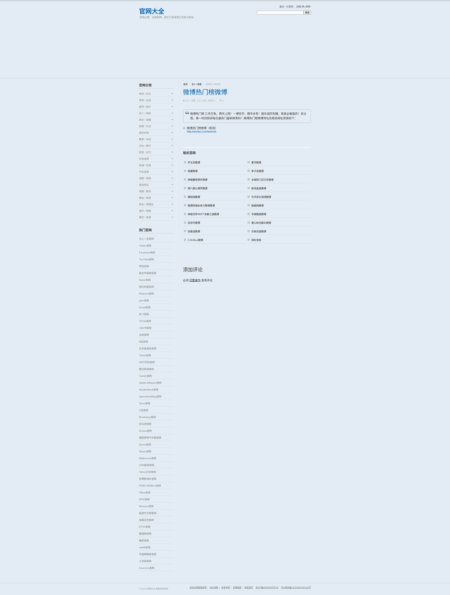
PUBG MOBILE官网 (150, 485)
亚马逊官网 (145, 424)
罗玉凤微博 (194, 162)
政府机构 (144, 132)
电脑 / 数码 (145, 191)
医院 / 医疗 (145, 106)
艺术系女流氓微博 (261, 197)
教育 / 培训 (145, 139)
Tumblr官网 (145, 376)
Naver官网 (145, 280)
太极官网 (144, 334)
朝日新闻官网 (146, 369)
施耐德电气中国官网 (150, 437)
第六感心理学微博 (197, 188)
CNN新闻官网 (146, 465)
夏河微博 (256, 162)
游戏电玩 (144, 184)
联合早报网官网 (147, 273)
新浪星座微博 (258, 188)
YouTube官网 (146, 259)
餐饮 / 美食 (145, 217)
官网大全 (151, 11)
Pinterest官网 (146, 293)
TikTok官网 (145, 321)
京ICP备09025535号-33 (267, 587)
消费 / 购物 (145, 178)
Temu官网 (144, 403)
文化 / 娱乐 (202, 101)
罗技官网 (144, 266)
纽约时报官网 (146, 286)
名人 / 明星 (197, 84)
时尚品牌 (144, 158)
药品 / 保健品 (146, 204)
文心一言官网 (146, 238)
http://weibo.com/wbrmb (201, 131)
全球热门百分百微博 (262, 179)
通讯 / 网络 (145, 210)
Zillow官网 (144, 492)
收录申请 (225, 587)
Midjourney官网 (147, 458)
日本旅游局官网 (147, 348)
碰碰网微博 (257, 205)
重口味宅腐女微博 (261, 222)
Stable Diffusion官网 (150, 382)
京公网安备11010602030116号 (296, 587)
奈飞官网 (144, 314)
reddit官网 (144, 547)
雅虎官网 (144, 540)
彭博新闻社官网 (147, 478)
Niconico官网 (146, 506)
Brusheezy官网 (147, 417)
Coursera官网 (146, 568)
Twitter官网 (145, 245)
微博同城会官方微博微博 (201, 205)
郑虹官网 (256, 240)
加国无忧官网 (146, 520)
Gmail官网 (144, 307)
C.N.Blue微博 (195, 240)
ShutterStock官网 (148, 389)
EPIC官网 (144, 499)
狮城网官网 (145, 533)
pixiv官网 (144, 300)
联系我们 (249, 587)
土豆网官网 (145, 561)
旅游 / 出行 (145, 152)
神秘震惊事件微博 (197, 179)
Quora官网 (145, 444)
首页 (185, 84)
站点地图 (214, 587)
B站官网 (143, 341)
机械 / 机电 (145, 165)
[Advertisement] (225, 51)
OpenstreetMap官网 (150, 396)
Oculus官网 (145, 430)
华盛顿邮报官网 (147, 554)
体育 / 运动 (145, 100)
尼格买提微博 (258, 231)
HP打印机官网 (147, 362)
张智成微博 (194, 231)
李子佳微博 (257, 171)
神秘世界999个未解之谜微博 (203, 214)
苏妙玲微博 (194, 222)
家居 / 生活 (145, 126)
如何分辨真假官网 (198, 587)
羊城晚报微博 (258, 214)
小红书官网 (145, 328)
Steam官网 (145, 451)
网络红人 (212, 101)
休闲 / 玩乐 (145, 93)
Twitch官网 (145, 355)
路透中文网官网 (147, 513)
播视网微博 (194, 197)
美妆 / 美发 (145, 197)
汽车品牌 (144, 171)
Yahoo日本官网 (147, 472)
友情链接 (237, 587)
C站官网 (143, 410)
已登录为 (195, 280)
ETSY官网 (144, 526)
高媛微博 (193, 171)
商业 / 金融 (145, 119)
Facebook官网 (147, 252)
